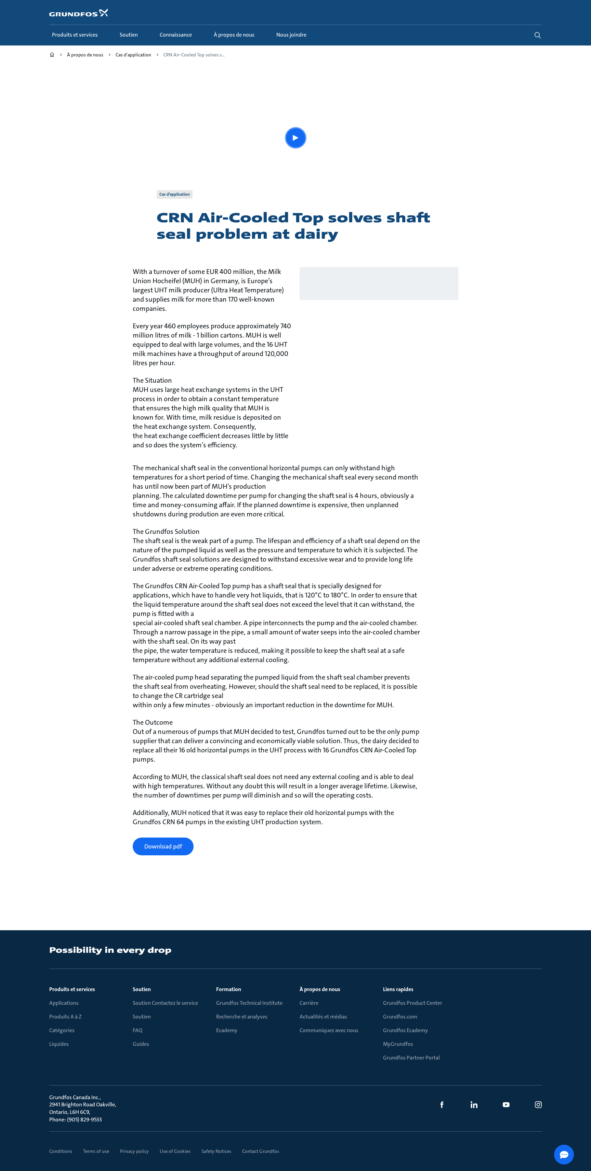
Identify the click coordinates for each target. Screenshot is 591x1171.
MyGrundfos (398, 1044)
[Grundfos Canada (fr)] (52, 55)
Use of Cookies (175, 1151)
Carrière (309, 1002)
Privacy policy (134, 1151)
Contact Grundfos (260, 1151)
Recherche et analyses (241, 1016)
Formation (228, 989)
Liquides (59, 1044)
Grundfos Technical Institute (249, 1002)
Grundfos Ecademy (405, 1030)
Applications (64, 1002)
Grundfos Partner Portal (411, 1057)
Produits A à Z (65, 1016)
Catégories (62, 1030)
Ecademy (226, 1030)
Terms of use (96, 1151)
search (538, 35)
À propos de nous (320, 989)
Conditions (60, 1151)
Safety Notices (216, 1151)
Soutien (142, 989)
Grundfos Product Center (412, 1002)
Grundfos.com (400, 1016)
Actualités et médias (323, 1016)
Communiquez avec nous (329, 1030)
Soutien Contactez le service (165, 1002)
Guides (141, 1044)
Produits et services (72, 989)
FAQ (137, 1030)
